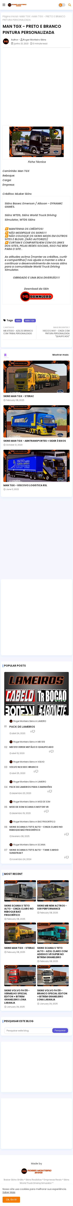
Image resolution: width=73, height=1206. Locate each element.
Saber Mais (9, 1192)
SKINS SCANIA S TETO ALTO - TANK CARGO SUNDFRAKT (34, 851)
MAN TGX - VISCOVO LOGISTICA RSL (25, 485)
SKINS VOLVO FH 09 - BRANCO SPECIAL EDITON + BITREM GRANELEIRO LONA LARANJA (52, 995)
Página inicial (10, 16)
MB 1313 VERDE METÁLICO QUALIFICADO (31, 747)
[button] (69, 5)
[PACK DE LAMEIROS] (36, 693)
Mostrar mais (60, 354)
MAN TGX (25, 16)
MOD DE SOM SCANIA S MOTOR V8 (29, 807)
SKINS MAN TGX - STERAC (18, 396)
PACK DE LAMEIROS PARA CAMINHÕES (30, 787)
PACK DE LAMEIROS (22, 727)
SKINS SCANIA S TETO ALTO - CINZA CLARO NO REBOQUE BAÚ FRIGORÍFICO (36, 828)
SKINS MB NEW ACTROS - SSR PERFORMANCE (52, 907)
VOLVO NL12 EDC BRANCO (23, 767)
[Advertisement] (36, 86)
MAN (18, 320)
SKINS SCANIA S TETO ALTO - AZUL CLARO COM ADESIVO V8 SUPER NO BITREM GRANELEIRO (52, 952)
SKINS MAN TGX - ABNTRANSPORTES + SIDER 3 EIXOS (34, 440)
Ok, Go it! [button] (11, 1199)
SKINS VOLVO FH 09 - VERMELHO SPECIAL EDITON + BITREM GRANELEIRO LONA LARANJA (17, 996)
